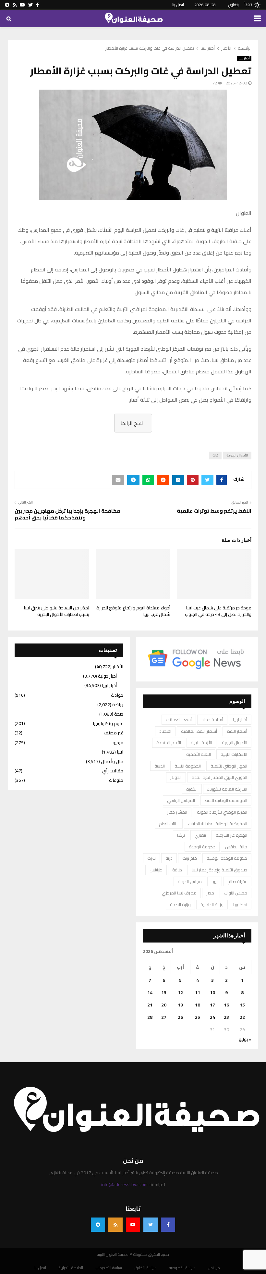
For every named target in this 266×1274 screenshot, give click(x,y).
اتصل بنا (178, 4)
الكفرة (192, 789)
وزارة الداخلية (212, 904)
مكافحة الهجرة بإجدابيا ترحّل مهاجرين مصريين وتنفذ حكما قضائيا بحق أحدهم (67, 514)
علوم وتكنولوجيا (108, 723)
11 (197, 992)
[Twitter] (150, 1225)
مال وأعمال (112, 761)
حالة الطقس (236, 847)
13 (163, 992)
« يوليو (245, 1039)
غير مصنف (113, 733)
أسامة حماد (212, 719)
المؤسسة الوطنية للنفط (226, 800)
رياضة (117, 704)
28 (149, 1017)
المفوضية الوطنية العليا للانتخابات (217, 824)
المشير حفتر (177, 812)
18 (197, 1005)
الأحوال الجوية (237, 455)
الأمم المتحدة (168, 742)
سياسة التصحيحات (109, 1268)
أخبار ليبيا (244, 58)
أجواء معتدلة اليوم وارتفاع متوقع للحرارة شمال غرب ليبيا (133, 611)
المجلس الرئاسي (181, 800)
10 (212, 992)
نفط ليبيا (240, 904)
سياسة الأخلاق (145, 1268)
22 (242, 1017)
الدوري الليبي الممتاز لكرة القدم (219, 777)
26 (180, 1017)
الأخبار (118, 666)
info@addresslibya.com (124, 1184)
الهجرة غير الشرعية (231, 835)
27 (163, 1017)
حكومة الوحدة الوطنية (227, 858)
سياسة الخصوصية (182, 1268)
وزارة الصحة (180, 904)
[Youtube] (133, 1225)
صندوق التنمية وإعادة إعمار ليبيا (219, 870)
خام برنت (189, 858)
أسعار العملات (179, 719)
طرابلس (156, 870)
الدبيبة (159, 766)
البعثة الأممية (198, 754)
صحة (118, 714)
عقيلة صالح (237, 881)
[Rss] (115, 1225)
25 (197, 1017)
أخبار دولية (107, 676)
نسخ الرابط (132, 423)
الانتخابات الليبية (234, 754)
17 (212, 1005)
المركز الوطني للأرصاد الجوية (222, 812)
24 (212, 1017)
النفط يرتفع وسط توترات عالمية (214, 511)
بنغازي (200, 835)
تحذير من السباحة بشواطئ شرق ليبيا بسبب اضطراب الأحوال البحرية (56, 611)
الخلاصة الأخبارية (71, 1268)
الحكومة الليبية (188, 766)
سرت (151, 858)
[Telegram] (98, 1225)
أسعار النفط (237, 731)
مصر (210, 893)
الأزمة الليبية (201, 742)
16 (226, 1005)
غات (215, 455)
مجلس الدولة (190, 881)
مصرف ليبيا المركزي (179, 893)
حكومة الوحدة (202, 847)
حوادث (117, 695)
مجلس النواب (235, 893)
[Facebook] (168, 1225)
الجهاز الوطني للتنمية (229, 766)
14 (149, 992)
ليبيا (215, 881)
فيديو (118, 742)
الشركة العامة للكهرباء (227, 789)
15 (242, 1005)
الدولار (176, 777)
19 (180, 1005)
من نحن (214, 1268)
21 (149, 1005)
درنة (169, 858)
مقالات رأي (112, 771)
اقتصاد (165, 731)
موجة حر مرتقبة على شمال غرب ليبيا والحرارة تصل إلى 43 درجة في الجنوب (218, 611)
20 (163, 1005)
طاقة (177, 870)
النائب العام (168, 824)
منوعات (116, 780)
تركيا (181, 835)
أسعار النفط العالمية (199, 731)
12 (180, 992)
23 (226, 1017)
